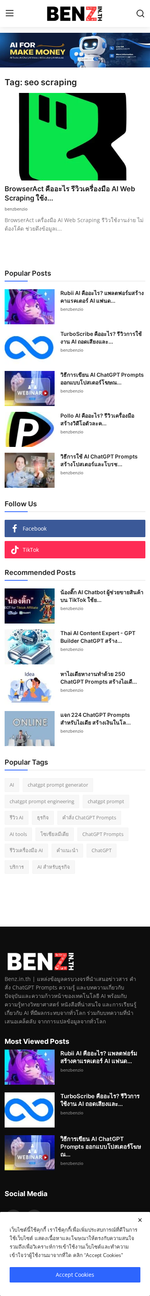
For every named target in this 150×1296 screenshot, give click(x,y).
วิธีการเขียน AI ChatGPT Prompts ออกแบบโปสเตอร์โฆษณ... (102, 378)
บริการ (17, 866)
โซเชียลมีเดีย (54, 834)
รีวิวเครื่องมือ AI (26, 850)
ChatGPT (102, 850)
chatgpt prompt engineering (42, 801)
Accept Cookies (75, 1274)
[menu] (9, 13)
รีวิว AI (16, 817)
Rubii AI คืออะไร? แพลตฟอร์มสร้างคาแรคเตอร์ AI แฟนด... (102, 297)
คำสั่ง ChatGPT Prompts (89, 817)
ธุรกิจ (43, 817)
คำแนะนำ (67, 850)
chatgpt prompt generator (58, 784)
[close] (140, 1220)
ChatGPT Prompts (102, 834)
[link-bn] (75, 50)
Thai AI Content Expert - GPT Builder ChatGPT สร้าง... (97, 637)
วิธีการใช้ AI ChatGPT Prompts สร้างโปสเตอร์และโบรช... (99, 460)
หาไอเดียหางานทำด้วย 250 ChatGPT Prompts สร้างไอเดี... (98, 678)
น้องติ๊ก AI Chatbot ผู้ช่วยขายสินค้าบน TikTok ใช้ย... (101, 596)
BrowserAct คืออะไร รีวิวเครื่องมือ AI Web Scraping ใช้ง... (70, 193)
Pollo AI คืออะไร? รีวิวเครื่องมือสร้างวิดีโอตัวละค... (97, 419)
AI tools (18, 834)
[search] (140, 13)
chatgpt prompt (106, 801)
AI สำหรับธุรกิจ (53, 866)
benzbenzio (16, 209)
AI (12, 784)
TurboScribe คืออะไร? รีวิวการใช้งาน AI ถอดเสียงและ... (101, 337)
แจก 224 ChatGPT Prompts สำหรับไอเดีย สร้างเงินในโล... (95, 718)
